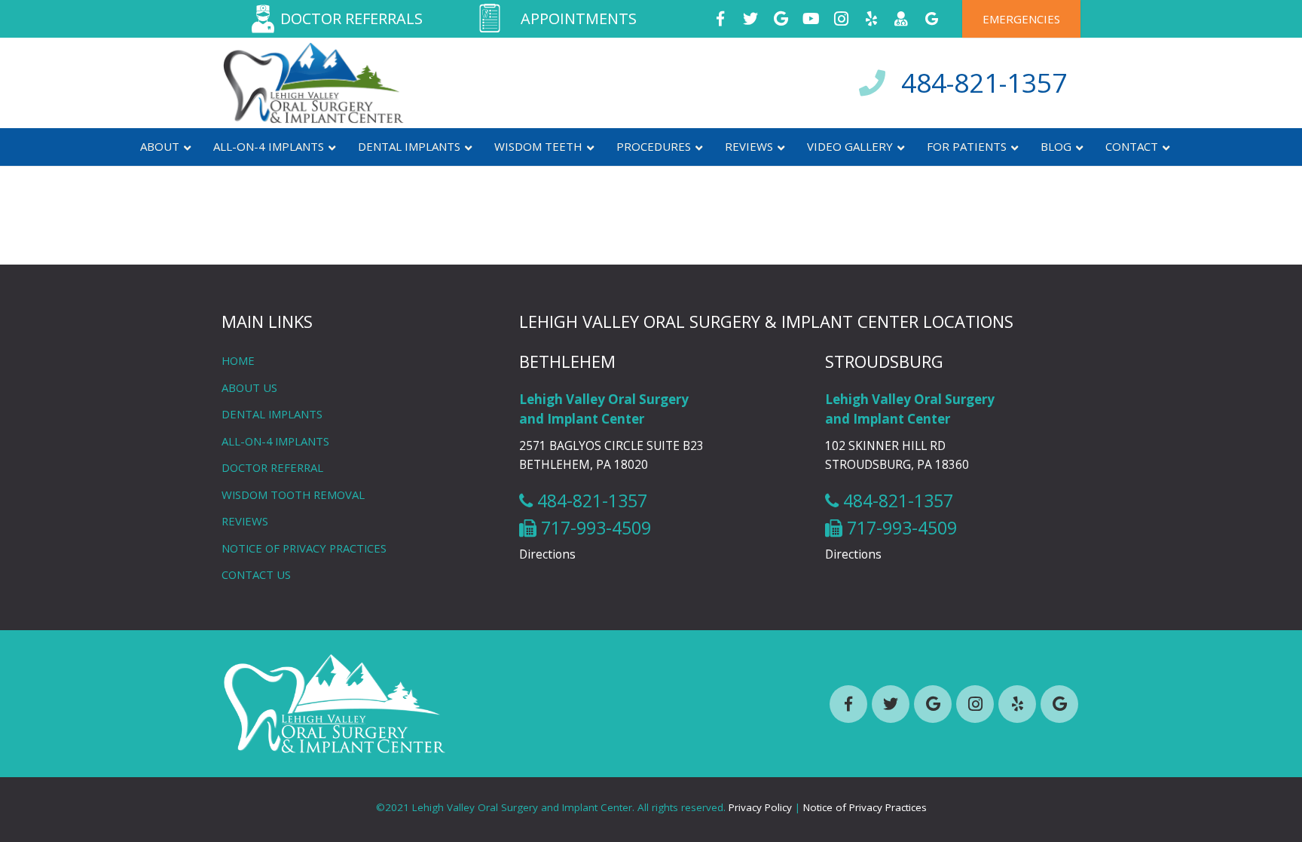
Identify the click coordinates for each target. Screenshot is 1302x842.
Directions (547, 554)
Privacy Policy (760, 807)
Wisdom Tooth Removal (293, 494)
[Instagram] (841, 19)
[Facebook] (720, 19)
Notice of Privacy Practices (304, 548)
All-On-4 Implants (275, 441)
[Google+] (781, 19)
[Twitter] (750, 19)
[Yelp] (871, 19)
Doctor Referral (272, 467)
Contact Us (256, 574)
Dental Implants (272, 413)
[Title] (901, 19)
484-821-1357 (984, 82)
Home (238, 360)
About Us (249, 387)
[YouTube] (811, 19)
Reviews (245, 520)
